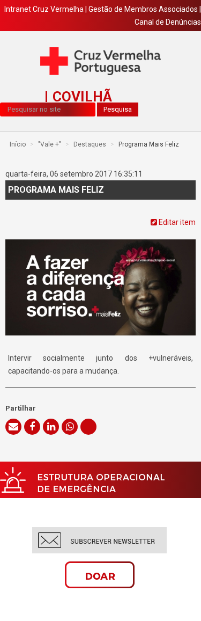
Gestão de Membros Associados (143, 9)
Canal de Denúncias (168, 22)
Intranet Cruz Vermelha (44, 9)
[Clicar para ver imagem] (100, 276)
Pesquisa (117, 109)
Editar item (176, 222)
